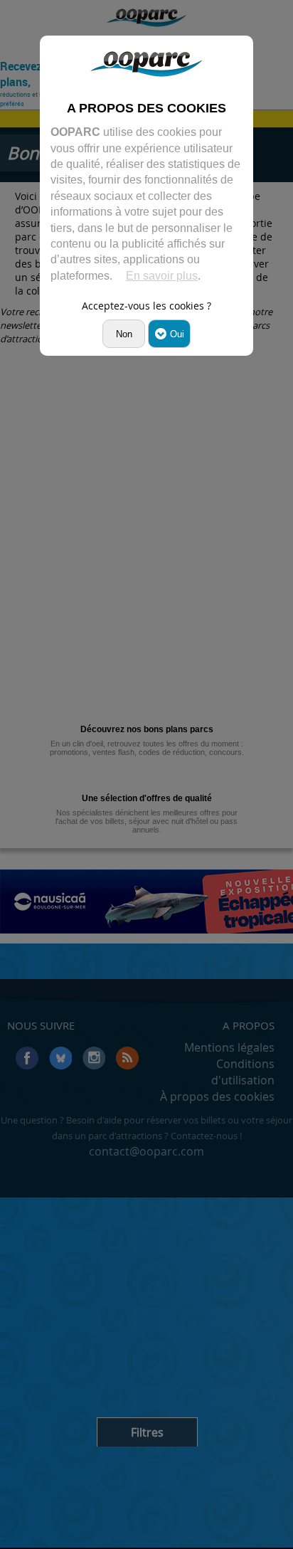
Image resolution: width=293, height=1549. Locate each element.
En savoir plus (162, 276)
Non (124, 334)
